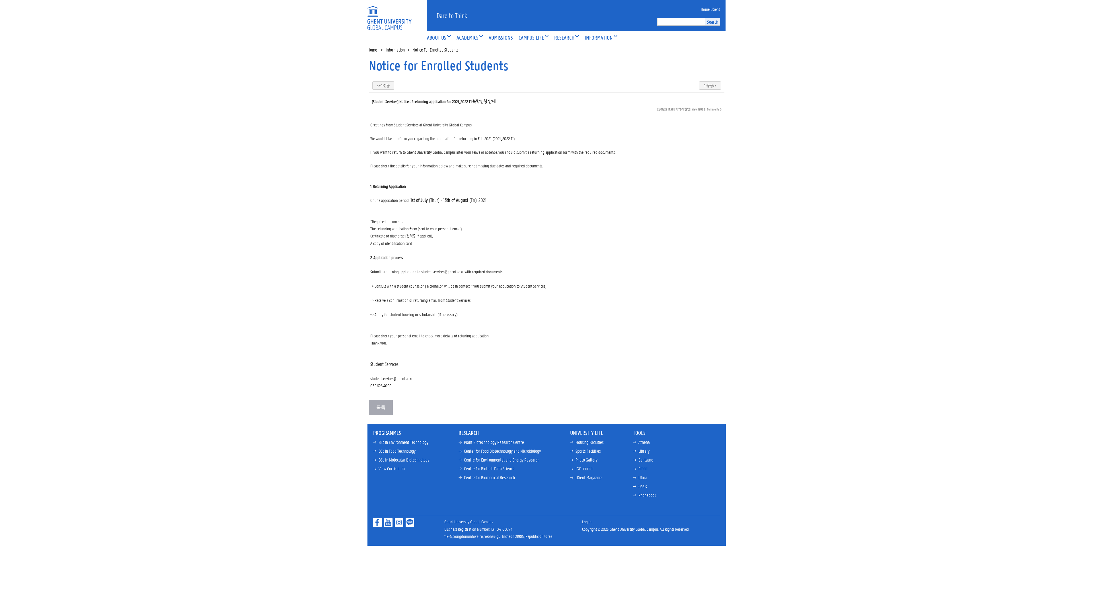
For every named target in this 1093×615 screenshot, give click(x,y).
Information (395, 50)
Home (372, 50)
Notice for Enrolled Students (438, 65)
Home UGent (710, 9)
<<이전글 (383, 85)
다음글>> (710, 85)
